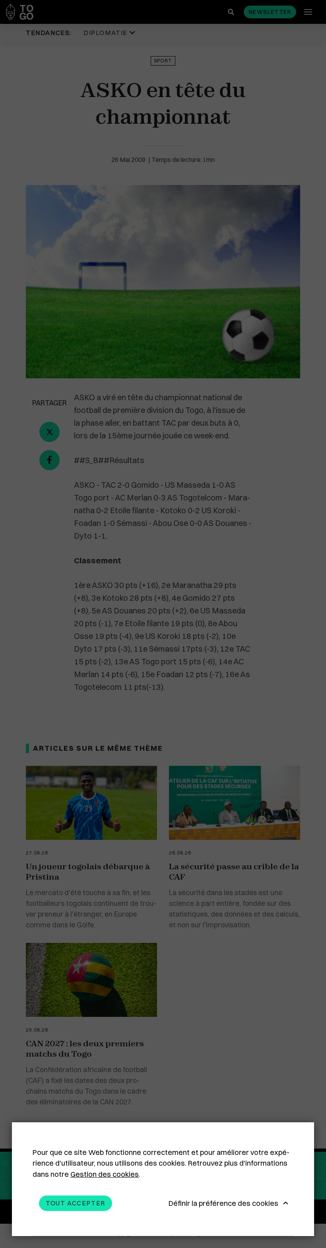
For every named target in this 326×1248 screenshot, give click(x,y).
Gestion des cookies (104, 1174)
